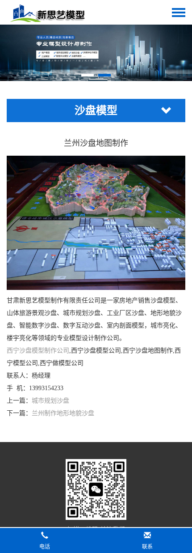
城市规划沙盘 (50, 400)
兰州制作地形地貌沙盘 (63, 413)
